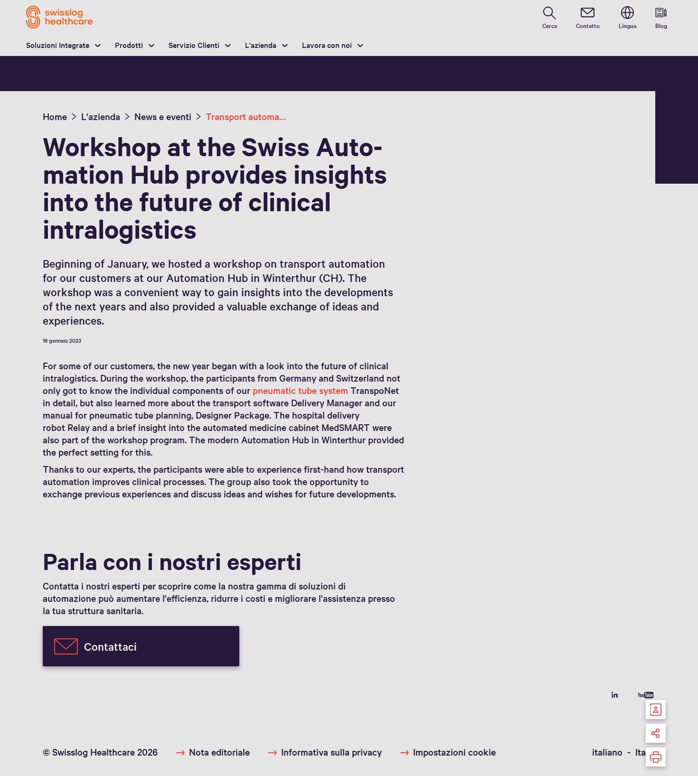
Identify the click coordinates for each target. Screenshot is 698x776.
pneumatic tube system (300, 390)
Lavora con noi (327, 44)
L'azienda (260, 44)
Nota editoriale (219, 752)
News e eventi (162, 116)
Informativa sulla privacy (331, 752)
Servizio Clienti (194, 44)
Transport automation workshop (246, 116)
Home (55, 116)
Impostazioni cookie (454, 752)
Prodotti (129, 44)
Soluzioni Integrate (57, 44)
